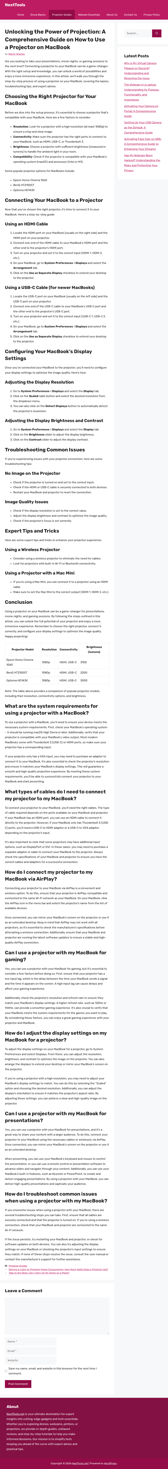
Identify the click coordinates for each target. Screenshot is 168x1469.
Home (20, 14)
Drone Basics (38, 14)
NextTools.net (15, 1414)
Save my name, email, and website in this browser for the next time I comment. (53, 1371)
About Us (112, 14)
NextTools (15, 4)
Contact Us (130, 14)
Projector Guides (62, 14)
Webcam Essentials (89, 14)
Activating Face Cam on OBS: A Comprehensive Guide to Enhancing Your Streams (142, 144)
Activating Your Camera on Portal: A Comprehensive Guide (141, 111)
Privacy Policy (152, 14)
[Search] (156, 33)
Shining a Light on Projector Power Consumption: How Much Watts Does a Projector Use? (58, 1269)
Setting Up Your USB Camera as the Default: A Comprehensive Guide (142, 127)
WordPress (110, 1463)
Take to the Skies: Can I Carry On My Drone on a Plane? (39, 1272)
